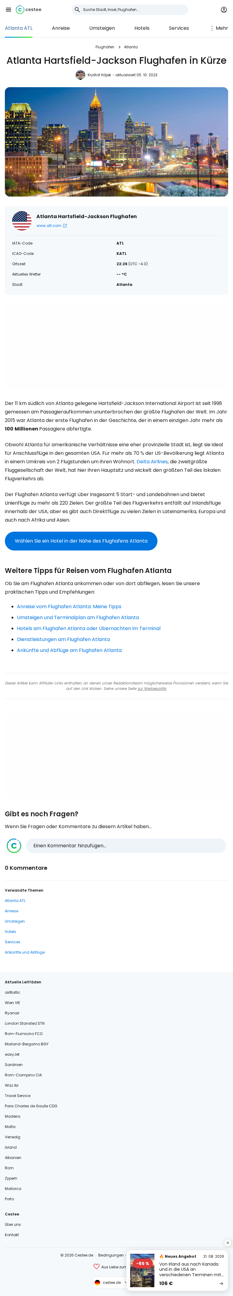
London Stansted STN (25, 1023)
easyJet (12, 1054)
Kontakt (12, 1234)
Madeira (12, 1116)
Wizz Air (12, 1085)
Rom (9, 1168)
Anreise (61, 28)
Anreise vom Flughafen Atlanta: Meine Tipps (69, 606)
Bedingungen (111, 1255)
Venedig (12, 1137)
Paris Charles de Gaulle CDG (31, 1106)
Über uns (13, 1224)
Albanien (13, 1157)
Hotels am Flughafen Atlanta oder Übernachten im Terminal (88, 628)
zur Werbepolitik (152, 688)
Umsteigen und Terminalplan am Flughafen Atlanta (78, 617)
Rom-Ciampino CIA (23, 1075)
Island (11, 1147)
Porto (9, 1199)
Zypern (11, 1178)
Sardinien (14, 1064)
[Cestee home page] (28, 9)
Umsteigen (102, 28)
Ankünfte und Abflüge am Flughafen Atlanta (69, 650)
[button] (8, 10)
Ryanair (12, 1013)
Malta (10, 1126)
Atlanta (131, 47)
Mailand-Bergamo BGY (27, 1044)
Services (179, 28)
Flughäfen (105, 47)
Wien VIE (12, 1002)
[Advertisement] (116, 346)
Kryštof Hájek (99, 74)
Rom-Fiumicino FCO (23, 1033)
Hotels (142, 28)
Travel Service (17, 1095)
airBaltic (12, 992)
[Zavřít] (227, 1242)
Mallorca (13, 1188)
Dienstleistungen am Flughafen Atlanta (63, 639)
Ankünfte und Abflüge (25, 952)
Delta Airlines (152, 461)
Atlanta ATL (18, 28)
